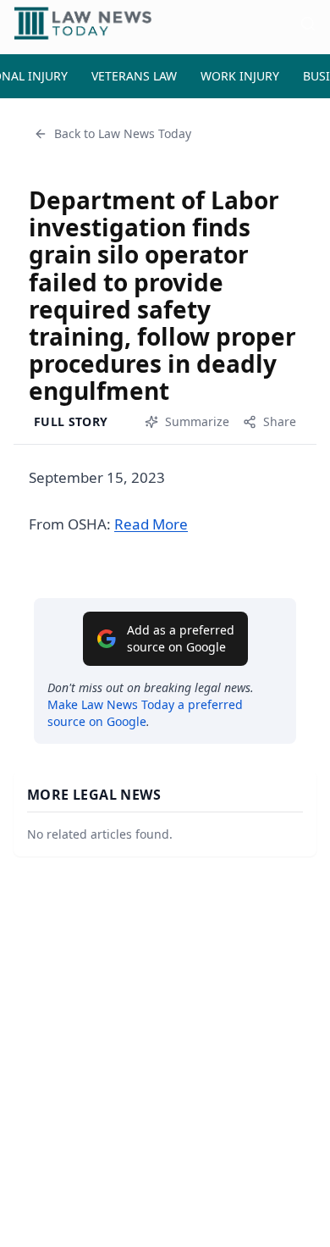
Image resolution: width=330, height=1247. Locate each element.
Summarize (197, 421)
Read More (151, 524)
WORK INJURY (240, 76)
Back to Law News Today (122, 133)
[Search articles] (308, 23)
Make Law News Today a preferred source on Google (145, 712)
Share (279, 421)
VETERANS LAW (134, 76)
